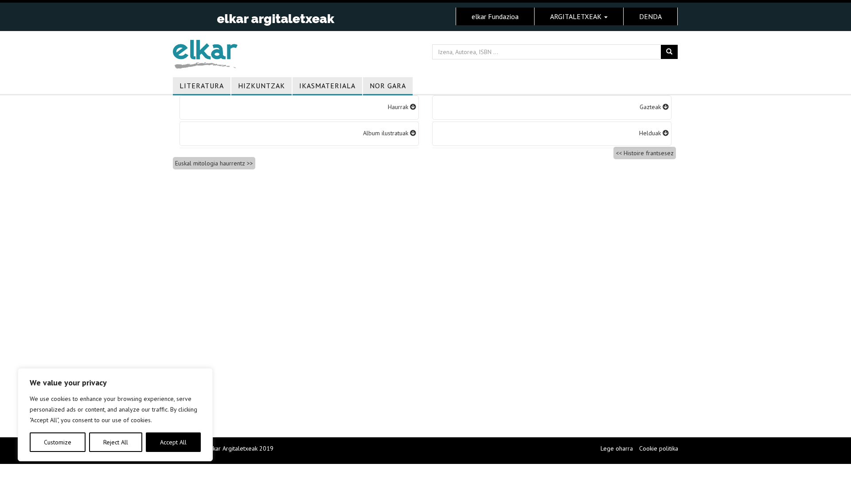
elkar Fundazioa (495, 16)
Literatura (202, 85)
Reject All (115, 442)
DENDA (650, 16)
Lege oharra (617, 448)
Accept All (173, 442)
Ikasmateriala (327, 85)
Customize (57, 442)
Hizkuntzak (261, 85)
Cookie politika (658, 448)
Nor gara (388, 85)
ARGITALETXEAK (576, 16)
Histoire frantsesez (649, 153)
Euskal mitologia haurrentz (210, 163)
